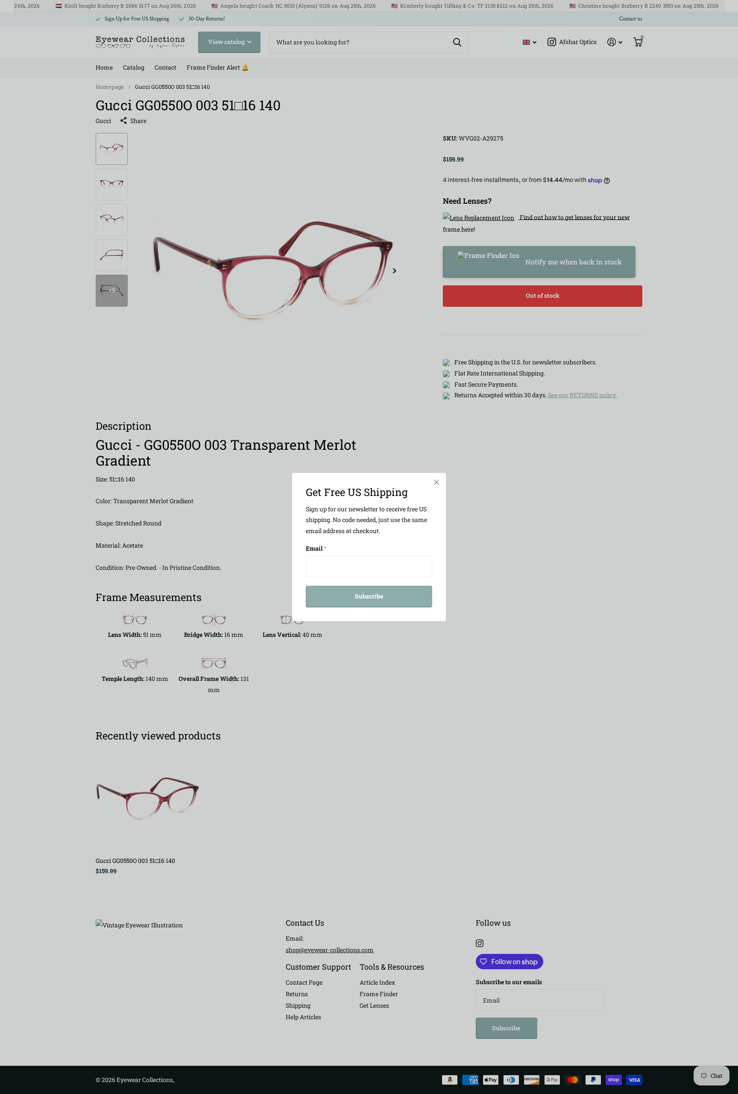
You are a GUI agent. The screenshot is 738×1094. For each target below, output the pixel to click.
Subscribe (369, 596)
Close (436, 482)
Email (316, 548)
